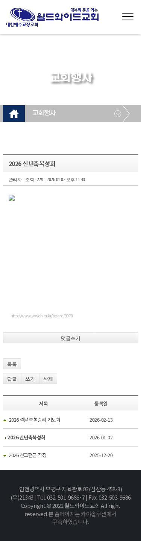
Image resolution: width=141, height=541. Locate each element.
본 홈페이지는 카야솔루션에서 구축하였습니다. (83, 518)
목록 (12, 364)
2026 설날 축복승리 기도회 (34, 419)
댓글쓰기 (70, 338)
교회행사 (44, 113)
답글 (12, 379)
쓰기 (30, 379)
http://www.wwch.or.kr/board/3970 (42, 315)
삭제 (48, 379)
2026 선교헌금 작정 (27, 455)
